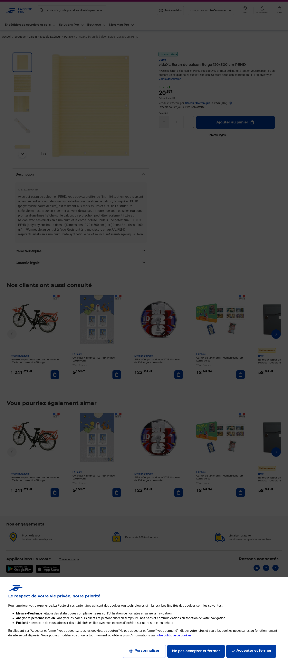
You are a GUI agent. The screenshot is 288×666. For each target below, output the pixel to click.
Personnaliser (146, 650)
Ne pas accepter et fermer (196, 651)
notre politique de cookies (173, 635)
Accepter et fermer (254, 650)
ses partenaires (80, 605)
